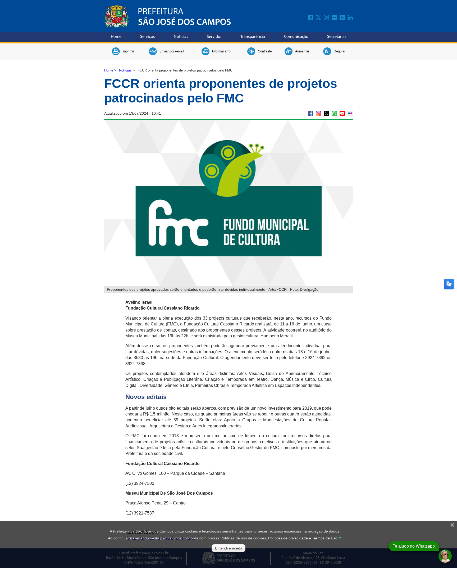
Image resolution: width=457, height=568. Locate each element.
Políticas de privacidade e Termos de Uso (302, 538)
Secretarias (336, 37)
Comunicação (296, 37)
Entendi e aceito (228, 548)
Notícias (181, 37)
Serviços (147, 37)
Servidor (214, 37)
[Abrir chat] (445, 556)
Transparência (252, 37)
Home (116, 37)
